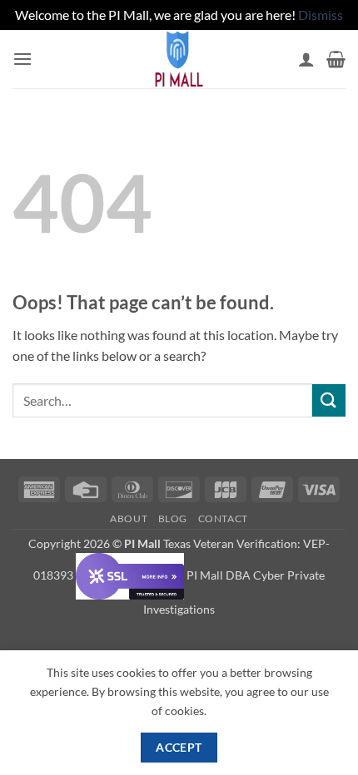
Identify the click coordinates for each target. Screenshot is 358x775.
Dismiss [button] (320, 14)
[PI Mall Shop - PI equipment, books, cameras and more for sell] (179, 59)
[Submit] (329, 400)
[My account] (306, 59)
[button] (22, 58)
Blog (172, 518)
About (128, 518)
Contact (223, 518)
